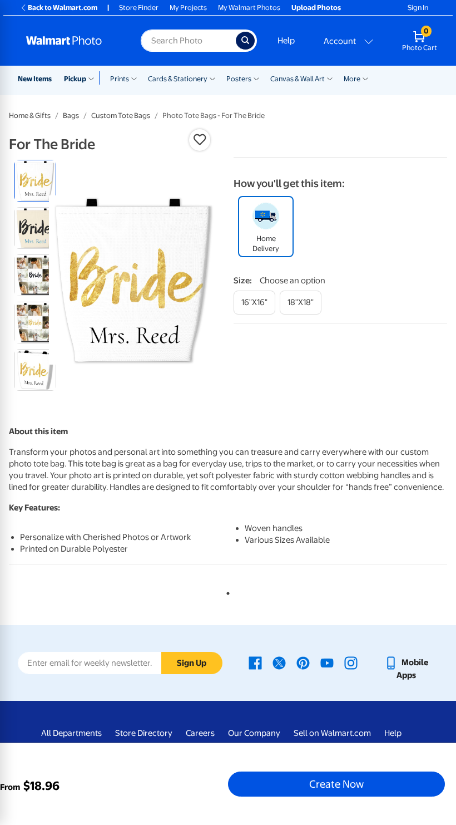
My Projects (188, 7)
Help (286, 41)
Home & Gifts (30, 115)
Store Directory (143, 733)
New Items (35, 79)
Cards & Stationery (177, 79)
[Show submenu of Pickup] (94, 78)
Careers (200, 733)
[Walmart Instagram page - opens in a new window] (351, 662)
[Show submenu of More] (365, 78)
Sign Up (191, 663)
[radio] (35, 181)
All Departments (71, 733)
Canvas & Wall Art (297, 79)
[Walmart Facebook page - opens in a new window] (255, 662)
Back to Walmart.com (62, 7)
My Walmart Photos (249, 7)
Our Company (254, 733)
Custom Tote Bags (120, 115)
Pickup (75, 79)
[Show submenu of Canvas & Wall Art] (329, 78)
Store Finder (138, 7)
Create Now (336, 784)
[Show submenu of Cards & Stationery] (212, 78)
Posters (238, 79)
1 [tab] (225, 591)
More (352, 79)
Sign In (418, 7)
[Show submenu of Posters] (256, 78)
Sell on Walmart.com (332, 733)
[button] (199, 139)
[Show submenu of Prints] (134, 78)
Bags (71, 115)
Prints (119, 79)
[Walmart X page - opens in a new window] (279, 662)
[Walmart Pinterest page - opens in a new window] (303, 662)
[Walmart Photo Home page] (71, 41)
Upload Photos (316, 7)
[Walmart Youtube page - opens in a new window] (327, 662)
